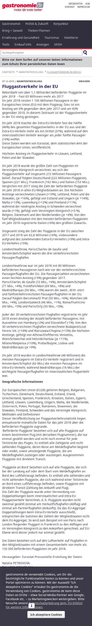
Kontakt (70, 6)
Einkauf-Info (23, 44)
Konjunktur (60, 24)
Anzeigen (42, 44)
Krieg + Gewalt (12, 30)
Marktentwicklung (31, 72)
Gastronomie (11, 24)
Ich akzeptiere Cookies (46, 615)
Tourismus (52, 38)
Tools (5, 44)
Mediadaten (76, 3)
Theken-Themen (39, 30)
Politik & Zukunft (36, 24)
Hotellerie (71, 38)
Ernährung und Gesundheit (20, 38)
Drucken (84, 81)
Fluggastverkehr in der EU (64, 72)
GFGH (58, 44)
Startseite (8, 72)
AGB (87, 3)
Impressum (83, 6)
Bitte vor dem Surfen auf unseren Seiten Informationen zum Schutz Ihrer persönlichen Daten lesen (42, 62)
